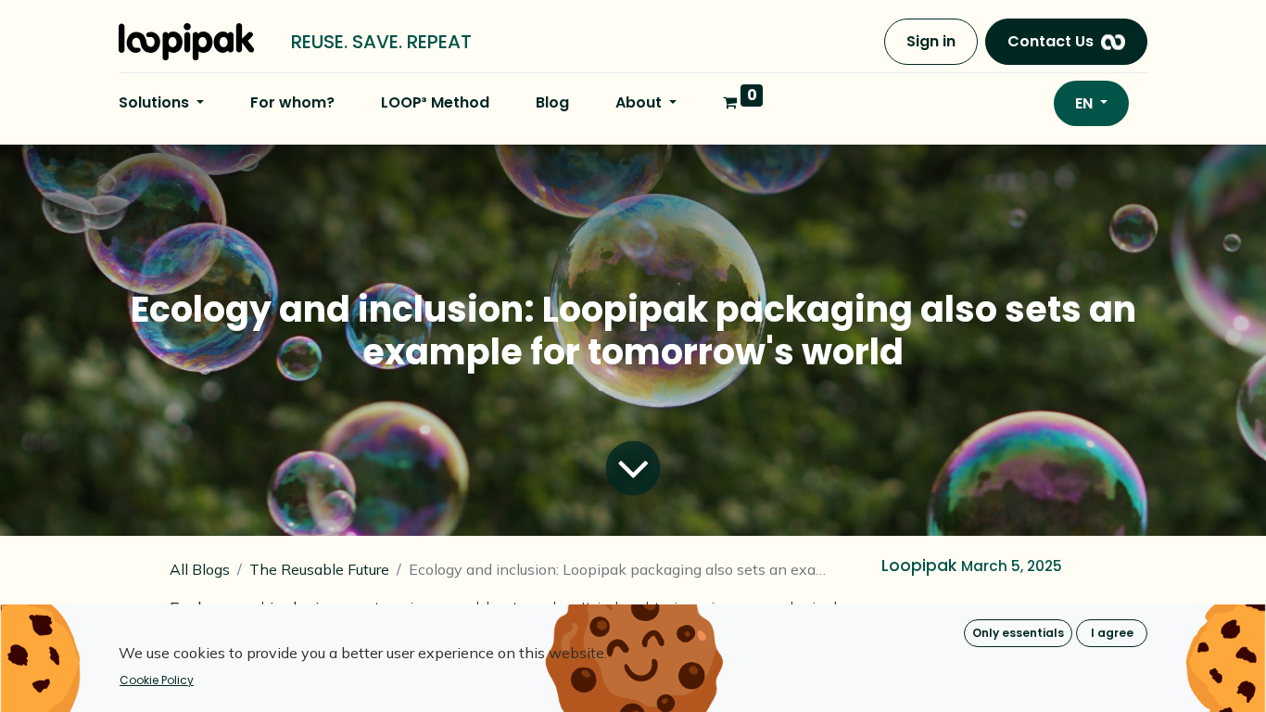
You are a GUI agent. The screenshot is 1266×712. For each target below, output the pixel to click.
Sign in (931, 41)
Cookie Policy (157, 680)
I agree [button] (1112, 633)
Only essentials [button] (1018, 633)
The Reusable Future (319, 569)
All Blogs (200, 569)
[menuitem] (292, 103)
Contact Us (1050, 41)
